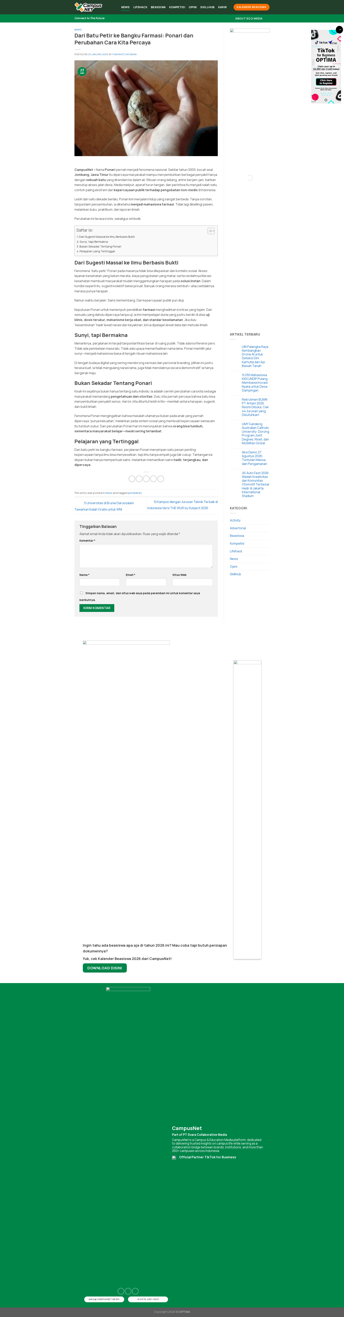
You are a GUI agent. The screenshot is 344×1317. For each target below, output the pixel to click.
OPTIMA (184, 1312)
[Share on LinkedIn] (160, 479)
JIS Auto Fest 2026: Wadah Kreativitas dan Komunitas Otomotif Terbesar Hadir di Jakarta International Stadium (256, 484)
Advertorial (238, 528)
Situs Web (179, 575)
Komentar (87, 540)
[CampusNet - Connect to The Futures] (88, 7)
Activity (235, 520)
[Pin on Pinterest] (153, 479)
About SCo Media (248, 18)
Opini (193, 7)
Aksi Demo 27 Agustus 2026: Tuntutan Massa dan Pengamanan (254, 458)
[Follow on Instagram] (121, 1291)
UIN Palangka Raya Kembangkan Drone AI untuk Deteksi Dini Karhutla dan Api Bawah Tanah (255, 356)
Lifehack (140, 7)
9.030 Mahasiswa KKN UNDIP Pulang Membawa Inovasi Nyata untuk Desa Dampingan (255, 382)
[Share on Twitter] (139, 479)
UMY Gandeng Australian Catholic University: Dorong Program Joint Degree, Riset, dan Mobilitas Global (255, 433)
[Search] (268, 18)
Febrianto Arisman (124, 54)
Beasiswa (158, 7)
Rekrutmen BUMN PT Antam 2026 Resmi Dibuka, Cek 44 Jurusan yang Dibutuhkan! (255, 407)
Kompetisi (177, 7)
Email (130, 575)
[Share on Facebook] (132, 479)
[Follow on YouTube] (135, 1291)
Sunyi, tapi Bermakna (94, 242)
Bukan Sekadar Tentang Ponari (100, 246)
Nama (84, 575)
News (125, 7)
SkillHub (207, 7)
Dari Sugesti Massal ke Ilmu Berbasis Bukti (107, 237)
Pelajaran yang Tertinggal (97, 251)
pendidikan (135, 493)
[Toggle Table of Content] (209, 231)
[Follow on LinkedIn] (128, 1291)
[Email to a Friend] (146, 479)
